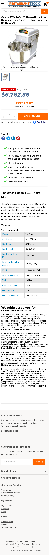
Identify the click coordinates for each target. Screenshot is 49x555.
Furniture (36, 544)
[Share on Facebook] (3, 138)
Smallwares (36, 541)
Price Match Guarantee (11, 493)
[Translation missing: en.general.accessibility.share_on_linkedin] (13, 138)
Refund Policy (7, 524)
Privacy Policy (7, 521)
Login (3, 511)
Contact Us (6, 490)
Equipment (10, 541)
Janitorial (27, 547)
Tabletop (25, 544)
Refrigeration (22, 541)
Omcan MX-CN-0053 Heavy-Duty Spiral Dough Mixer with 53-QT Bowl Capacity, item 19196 (24, 20)
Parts (36, 547)
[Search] (44, 11)
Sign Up (39, 462)
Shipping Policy (7, 496)
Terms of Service (8, 527)
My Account (6, 506)
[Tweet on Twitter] (8, 138)
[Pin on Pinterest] (18, 138)
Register (5, 508)
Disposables (16, 547)
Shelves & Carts (12, 544)
